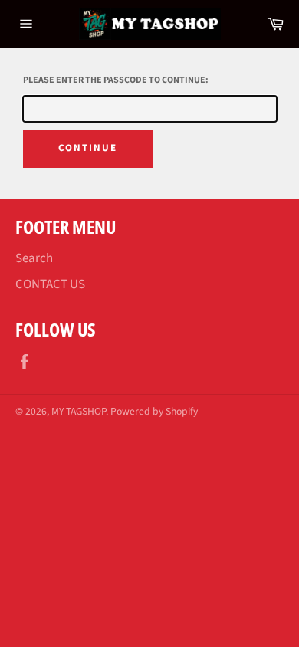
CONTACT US (50, 284)
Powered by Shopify (154, 411)
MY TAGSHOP (78, 411)
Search (34, 258)
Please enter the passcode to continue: (116, 80)
